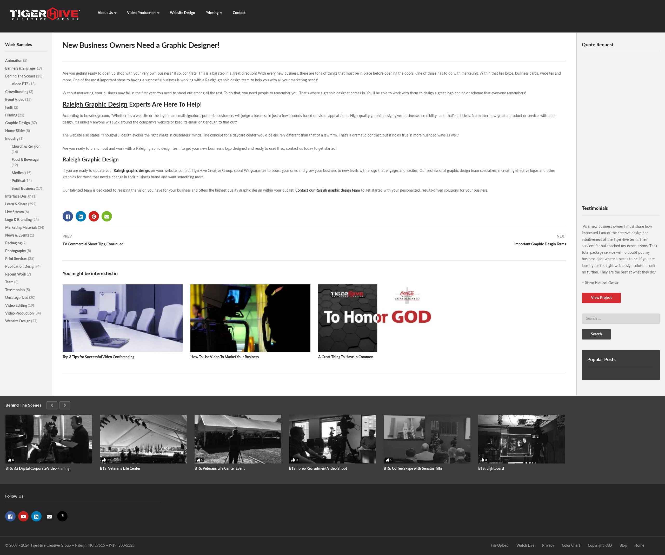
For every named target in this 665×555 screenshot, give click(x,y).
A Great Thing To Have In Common (345, 357)
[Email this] (107, 216)
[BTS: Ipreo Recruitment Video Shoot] (332, 439)
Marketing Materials (21, 228)
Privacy (548, 545)
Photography (16, 251)
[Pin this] (94, 216)
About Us (105, 13)
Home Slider (15, 131)
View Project (601, 298)
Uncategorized (17, 298)
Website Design (182, 13)
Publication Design (20, 267)
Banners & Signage (20, 68)
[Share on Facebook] (68, 216)
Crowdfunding (17, 92)
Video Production (141, 13)
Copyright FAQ (600, 545)
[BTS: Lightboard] (521, 439)
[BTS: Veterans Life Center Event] (238, 439)
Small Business (24, 189)
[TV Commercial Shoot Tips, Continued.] (186, 242)
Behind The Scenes (20, 76)
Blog (623, 545)
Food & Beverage (25, 160)
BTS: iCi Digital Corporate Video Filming (37, 469)
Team (9, 282)
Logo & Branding (18, 220)
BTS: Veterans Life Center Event (220, 469)
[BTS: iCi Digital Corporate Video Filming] (48, 439)
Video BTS (20, 84)
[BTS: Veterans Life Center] (143, 439)
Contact (239, 13)
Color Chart (571, 545)
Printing (211, 13)
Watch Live (525, 545)
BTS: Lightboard (491, 469)
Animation (14, 61)
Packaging (13, 243)
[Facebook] (10, 516)
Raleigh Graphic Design (95, 105)
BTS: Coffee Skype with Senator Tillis (413, 469)
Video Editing (16, 306)
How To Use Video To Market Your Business (224, 357)
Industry (12, 139)
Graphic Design (18, 123)
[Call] (62, 516)
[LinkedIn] (36, 516)
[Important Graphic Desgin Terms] (443, 242)
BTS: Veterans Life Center (120, 469)
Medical (18, 173)
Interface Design (18, 196)
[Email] (49, 516)
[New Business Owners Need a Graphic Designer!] (123, 318)
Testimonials (15, 290)
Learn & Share (16, 204)
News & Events (17, 235)
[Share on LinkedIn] (81, 216)
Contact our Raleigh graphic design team (327, 190)
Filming (11, 115)
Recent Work (16, 274)
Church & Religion (26, 146)
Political (18, 181)
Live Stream (15, 212)
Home (639, 545)
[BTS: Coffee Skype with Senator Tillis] (427, 439)
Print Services (16, 259)
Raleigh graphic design (131, 171)
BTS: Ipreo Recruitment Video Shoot (318, 469)
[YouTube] (23, 516)
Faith (9, 107)
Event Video (15, 100)
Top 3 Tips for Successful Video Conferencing (98, 357)
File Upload (500, 545)
